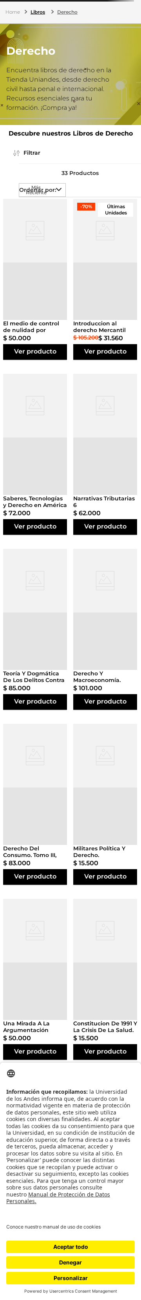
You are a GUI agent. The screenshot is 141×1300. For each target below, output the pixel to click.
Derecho (67, 12)
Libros (38, 12)
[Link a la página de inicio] (13, 12)
